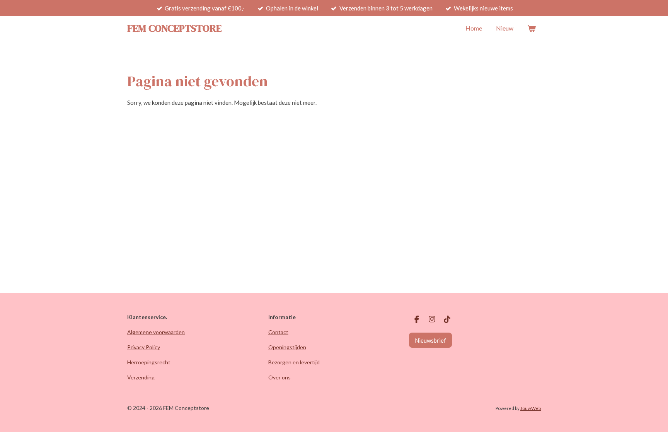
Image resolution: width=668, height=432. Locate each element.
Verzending (141, 377)
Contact (278, 332)
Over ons (279, 377)
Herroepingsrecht (148, 362)
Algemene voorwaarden (156, 332)
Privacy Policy (143, 347)
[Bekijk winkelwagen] (531, 28)
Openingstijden (287, 347)
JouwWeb (530, 408)
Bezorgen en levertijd (294, 362)
